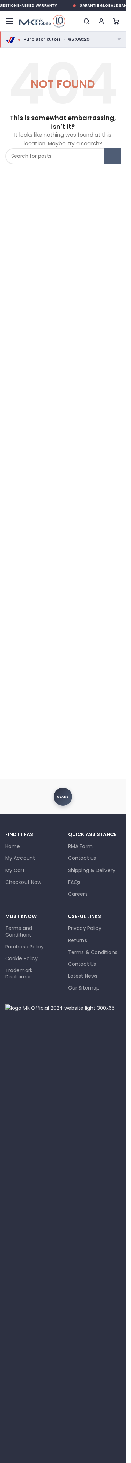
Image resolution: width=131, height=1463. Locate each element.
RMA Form (80, 846)
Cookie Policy (21, 958)
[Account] (101, 21)
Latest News (82, 975)
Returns (77, 940)
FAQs (74, 882)
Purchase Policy (24, 946)
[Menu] (9, 21)
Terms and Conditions (18, 931)
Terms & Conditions (92, 952)
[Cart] (116, 21)
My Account (20, 858)
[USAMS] (63, 796)
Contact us (82, 858)
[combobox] (63, 156)
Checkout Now (23, 882)
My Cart (15, 870)
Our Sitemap (84, 987)
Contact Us (82, 964)
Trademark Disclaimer (18, 973)
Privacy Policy (84, 928)
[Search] (87, 21)
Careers (78, 893)
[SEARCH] (112, 156)
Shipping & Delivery (91, 870)
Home (12, 846)
